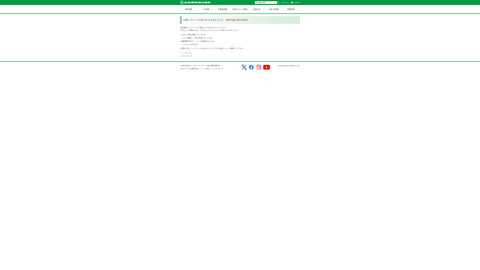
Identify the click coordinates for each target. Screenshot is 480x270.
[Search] (279, 2)
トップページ (187, 53)
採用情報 (291, 9)
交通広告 (256, 9)
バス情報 (205, 9)
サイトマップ (187, 56)
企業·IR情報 (274, 9)
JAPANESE (296, 2)
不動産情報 (222, 9)
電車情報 (188, 9)
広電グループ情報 (239, 9)
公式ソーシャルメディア (215, 69)
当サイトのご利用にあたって (191, 69)
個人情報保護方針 (213, 65)
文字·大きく (285, 2)
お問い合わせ (186, 65)
